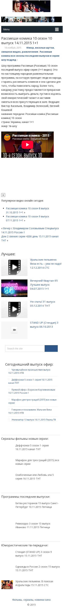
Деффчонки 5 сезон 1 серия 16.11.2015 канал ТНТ (32, 447)
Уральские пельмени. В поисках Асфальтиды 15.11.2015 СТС (34, 583)
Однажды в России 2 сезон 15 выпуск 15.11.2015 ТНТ (37, 568)
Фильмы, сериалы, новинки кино (31, 599)
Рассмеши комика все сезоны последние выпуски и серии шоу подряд (30, 55)
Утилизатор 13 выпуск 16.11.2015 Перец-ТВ (34, 419)
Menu (6, 29)
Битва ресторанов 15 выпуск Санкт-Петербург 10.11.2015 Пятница (36, 505)
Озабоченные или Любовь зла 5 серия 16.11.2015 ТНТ (34, 476)
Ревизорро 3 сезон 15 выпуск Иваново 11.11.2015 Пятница (32, 525)
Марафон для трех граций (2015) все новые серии (37, 461)
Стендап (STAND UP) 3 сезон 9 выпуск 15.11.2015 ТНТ (33, 553)
